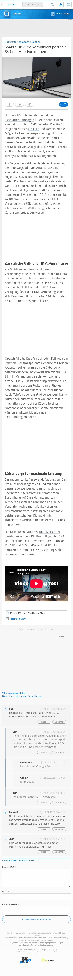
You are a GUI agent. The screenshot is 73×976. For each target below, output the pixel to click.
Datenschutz (41, 952)
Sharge (31, 629)
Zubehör (50, 629)
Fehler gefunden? (18, 619)
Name (6, 891)
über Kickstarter (49, 532)
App (60, 4)
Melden (44, 722)
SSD (40, 629)
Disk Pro (33, 129)
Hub (22, 629)
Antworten (59, 722)
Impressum (27, 952)
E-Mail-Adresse (10, 904)
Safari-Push (53, 952)
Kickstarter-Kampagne (19, 120)
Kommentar (9, 867)
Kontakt (68, 4)
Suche (53, 4)
